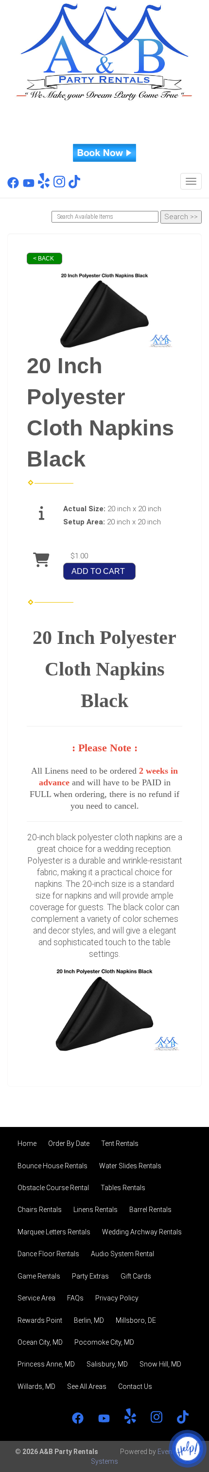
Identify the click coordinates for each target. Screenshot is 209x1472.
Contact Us (135, 1386)
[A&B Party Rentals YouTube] (29, 186)
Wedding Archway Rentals (142, 1232)
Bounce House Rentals (52, 1166)
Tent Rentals (120, 1143)
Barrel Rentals (150, 1209)
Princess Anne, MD (46, 1364)
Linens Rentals (95, 1209)
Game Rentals (38, 1276)
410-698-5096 (104, 116)
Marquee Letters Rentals (53, 1232)
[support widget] (187, 1448)
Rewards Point (39, 1320)
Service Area (36, 1298)
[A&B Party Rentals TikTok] (74, 186)
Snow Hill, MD (160, 1364)
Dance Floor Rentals (48, 1254)
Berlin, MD (89, 1320)
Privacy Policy (117, 1298)
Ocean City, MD (40, 1342)
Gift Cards (136, 1276)
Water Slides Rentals (130, 1166)
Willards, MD (36, 1386)
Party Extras (90, 1276)
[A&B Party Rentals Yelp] (44, 186)
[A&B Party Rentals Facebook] (13, 186)
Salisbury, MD (107, 1364)
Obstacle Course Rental (53, 1188)
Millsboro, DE (136, 1320)
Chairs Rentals (39, 1209)
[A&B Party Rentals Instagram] (59, 186)
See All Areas (86, 1386)
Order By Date (68, 1143)
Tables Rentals (123, 1188)
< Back (43, 258)
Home (26, 1143)
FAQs (75, 1298)
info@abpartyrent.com (104, 133)
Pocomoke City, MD (104, 1342)
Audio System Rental (122, 1254)
